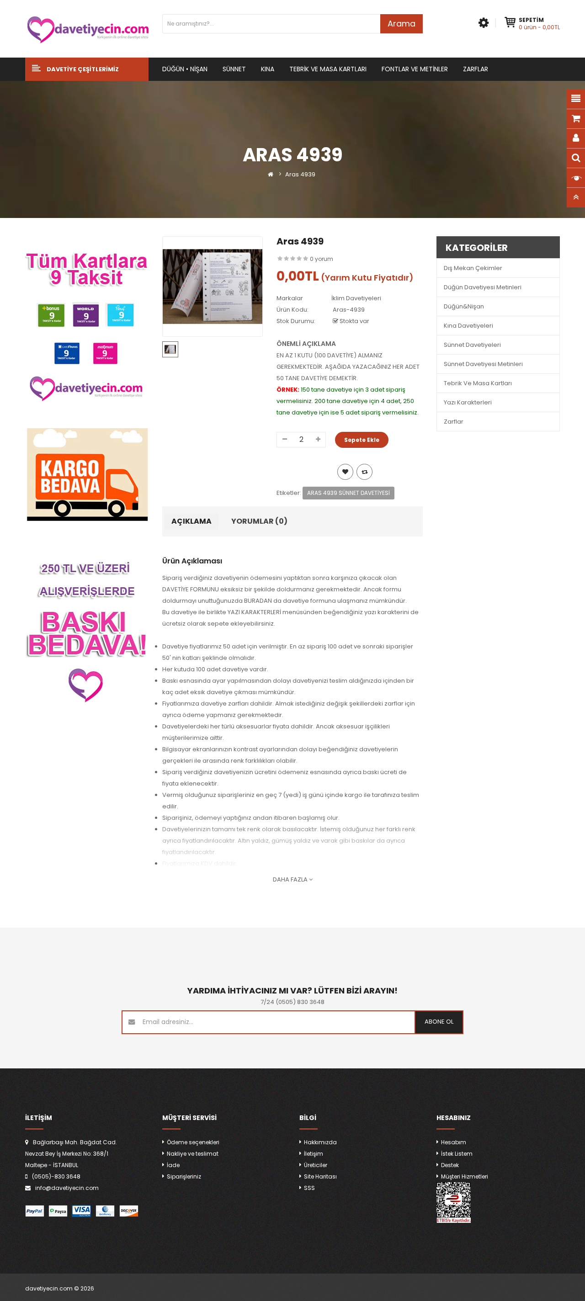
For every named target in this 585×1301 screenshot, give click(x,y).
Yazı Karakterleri (468, 402)
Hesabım (453, 1142)
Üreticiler (315, 1165)
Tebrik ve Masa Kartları (478, 383)
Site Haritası (320, 1176)
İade (173, 1165)
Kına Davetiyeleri (468, 325)
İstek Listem (457, 1154)
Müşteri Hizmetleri (464, 1176)
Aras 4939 (300, 174)
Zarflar (453, 421)
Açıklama (191, 521)
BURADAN (258, 600)
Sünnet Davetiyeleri (472, 344)
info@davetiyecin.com (67, 1188)
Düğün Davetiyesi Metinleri (482, 287)
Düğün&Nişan (464, 306)
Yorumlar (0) (259, 521)
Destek (450, 1165)
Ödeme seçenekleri (193, 1142)
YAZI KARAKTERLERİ (254, 612)
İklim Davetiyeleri (356, 298)
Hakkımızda (320, 1142)
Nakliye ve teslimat (192, 1154)
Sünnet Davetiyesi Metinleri (483, 364)
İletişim (313, 1154)
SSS (309, 1188)
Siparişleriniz (184, 1176)
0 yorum (321, 259)
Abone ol (439, 1021)
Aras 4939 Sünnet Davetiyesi (348, 493)
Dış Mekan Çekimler (473, 268)
